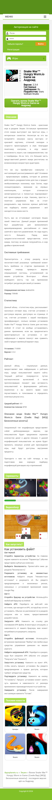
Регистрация (13, 49)
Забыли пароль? (15, 44)
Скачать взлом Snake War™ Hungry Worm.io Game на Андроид (26, 103)
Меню (9, 16)
